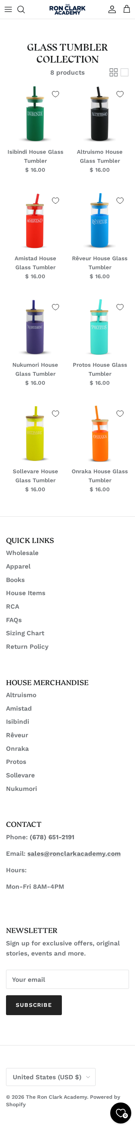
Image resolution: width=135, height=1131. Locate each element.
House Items (25, 593)
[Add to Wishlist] (55, 94)
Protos (16, 761)
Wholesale (22, 552)
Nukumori (21, 788)
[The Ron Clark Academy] (67, 9)
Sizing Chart (25, 633)
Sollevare (20, 775)
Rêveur (17, 735)
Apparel (18, 566)
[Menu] (8, 9)
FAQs (14, 620)
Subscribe (34, 1005)
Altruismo (21, 695)
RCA (12, 606)
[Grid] (113, 72)
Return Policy (27, 646)
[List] (124, 72)
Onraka (17, 748)
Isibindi (17, 721)
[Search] (24, 9)
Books (15, 580)
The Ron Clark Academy (56, 1097)
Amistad (19, 708)
